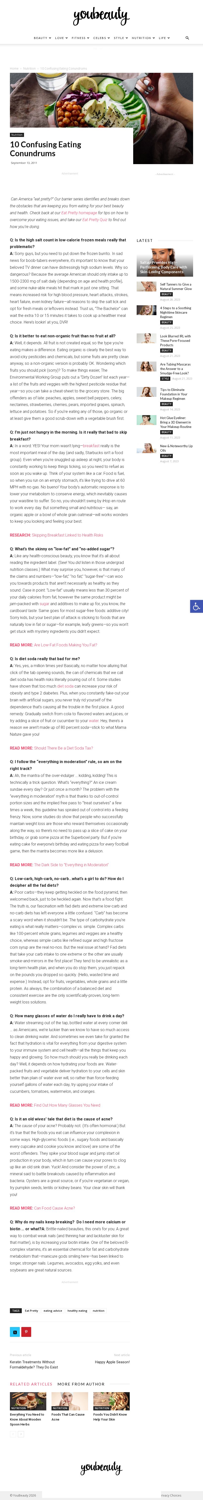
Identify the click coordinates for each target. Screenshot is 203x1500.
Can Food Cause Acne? (42, 1208)
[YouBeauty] (101, 16)
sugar (44, 603)
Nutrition (141, 37)
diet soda (65, 686)
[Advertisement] (101, 56)
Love (59, 37)
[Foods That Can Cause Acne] (69, 1401)
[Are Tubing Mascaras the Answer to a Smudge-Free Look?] (146, 366)
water (94, 720)
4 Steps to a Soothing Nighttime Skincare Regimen (175, 312)
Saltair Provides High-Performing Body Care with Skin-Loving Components (163, 267)
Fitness (79, 37)
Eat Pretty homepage (79, 213)
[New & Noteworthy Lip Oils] (146, 448)
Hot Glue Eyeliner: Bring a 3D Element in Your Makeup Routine (175, 422)
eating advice (53, 1310)
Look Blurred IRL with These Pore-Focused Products (175, 340)
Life (162, 37)
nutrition (98, 1310)
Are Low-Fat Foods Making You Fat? (53, 645)
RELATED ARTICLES (31, 1384)
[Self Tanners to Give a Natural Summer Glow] (146, 286)
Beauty (41, 37)
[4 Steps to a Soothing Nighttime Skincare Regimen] (146, 310)
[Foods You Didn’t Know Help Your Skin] (111, 1401)
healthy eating (77, 1310)
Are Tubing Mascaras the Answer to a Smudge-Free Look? (175, 368)
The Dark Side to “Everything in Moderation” (59, 865)
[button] (196, 606)
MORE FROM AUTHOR (81, 1384)
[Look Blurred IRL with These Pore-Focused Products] (146, 338)
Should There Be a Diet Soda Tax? (51, 748)
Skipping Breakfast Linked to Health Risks (56, 535)
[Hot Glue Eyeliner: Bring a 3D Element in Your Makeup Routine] (146, 420)
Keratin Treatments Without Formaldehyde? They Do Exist (34, 1364)
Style (119, 37)
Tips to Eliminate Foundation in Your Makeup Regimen (173, 394)
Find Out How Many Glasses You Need (55, 1105)
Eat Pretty (31, 1310)
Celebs (99, 37)
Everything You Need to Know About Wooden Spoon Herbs (27, 1419)
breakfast (91, 445)
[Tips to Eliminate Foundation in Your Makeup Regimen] (146, 392)
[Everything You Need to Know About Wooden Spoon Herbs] (28, 1401)
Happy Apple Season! (112, 1362)
